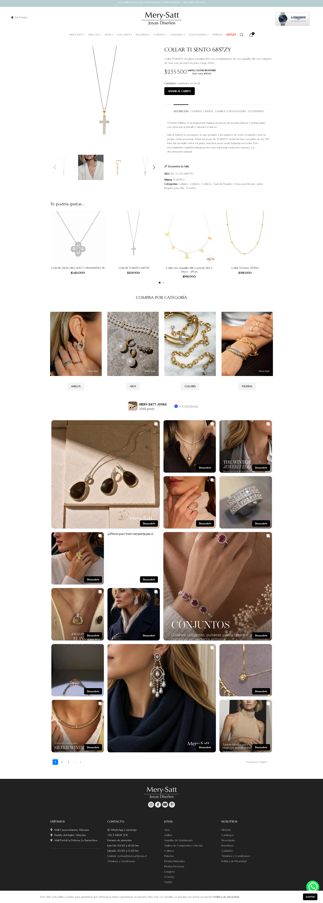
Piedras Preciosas (174, 866)
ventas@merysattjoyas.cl (132, 856)
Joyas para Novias (245, 184)
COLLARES (190, 386)
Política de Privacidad (234, 861)
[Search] (241, 35)
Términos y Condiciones (236, 856)
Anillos (168, 835)
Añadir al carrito (179, 91)
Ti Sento (169, 877)
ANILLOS (76, 386)
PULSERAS (247, 386)
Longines (169, 871)
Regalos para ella (174, 188)
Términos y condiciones (121, 861)
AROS (133, 386)
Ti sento (191, 188)
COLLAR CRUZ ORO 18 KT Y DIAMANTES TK (78, 268)
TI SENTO (178, 179)
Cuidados (227, 850)
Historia (226, 829)
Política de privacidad (226, 897)
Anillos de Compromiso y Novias (183, 845)
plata (260, 184)
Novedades (228, 840)
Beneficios (228, 845)
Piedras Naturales (174, 861)
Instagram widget (256, 761)
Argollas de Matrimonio (178, 840)
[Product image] (78, 238)
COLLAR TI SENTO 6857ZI (133, 268)
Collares (183, 184)
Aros (167, 829)
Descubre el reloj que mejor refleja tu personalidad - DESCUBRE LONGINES (161, 2)
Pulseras (169, 856)
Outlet (168, 882)
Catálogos (228, 835)
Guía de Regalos (223, 184)
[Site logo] (161, 18)
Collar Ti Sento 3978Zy (245, 268)
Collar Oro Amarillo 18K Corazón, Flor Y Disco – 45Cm (189, 269)
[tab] (181, 109)
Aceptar (310, 896)
